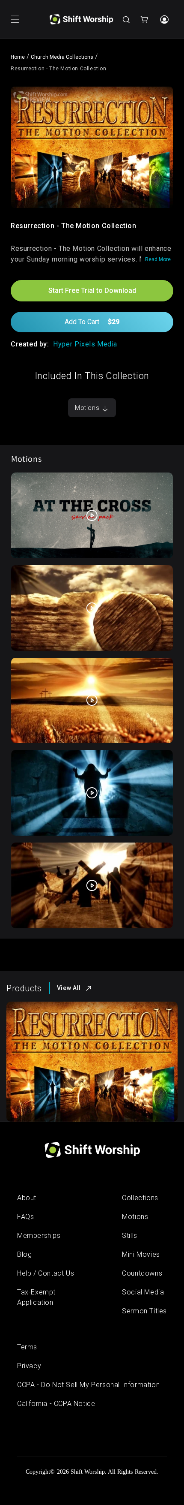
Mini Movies (141, 1254)
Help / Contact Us (45, 1273)
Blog (24, 1254)
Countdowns (142, 1273)
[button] (15, 19)
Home (18, 57)
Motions (88, 407)
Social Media (143, 1292)
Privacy (29, 1366)
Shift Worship (88, 1472)
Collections (140, 1198)
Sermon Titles (144, 1311)
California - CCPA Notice (56, 1404)
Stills (129, 1235)
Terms (27, 1347)
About (26, 1198)
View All (69, 987)
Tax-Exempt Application (36, 1297)
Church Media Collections (62, 57)
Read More (158, 259)
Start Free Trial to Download (92, 290)
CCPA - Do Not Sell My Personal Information (88, 1385)
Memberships (39, 1235)
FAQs (25, 1217)
